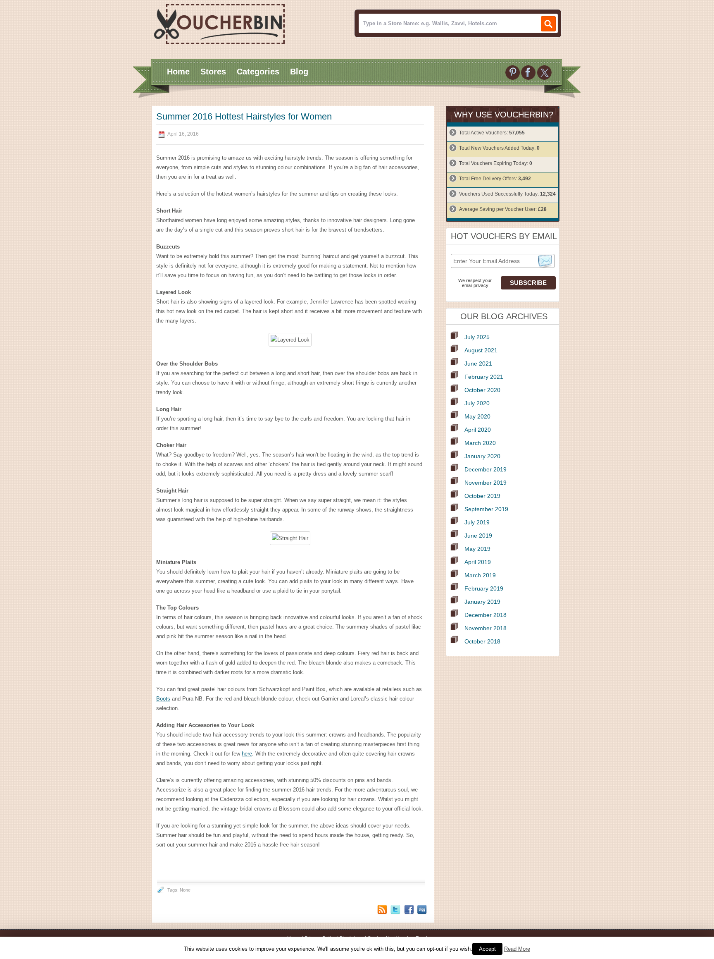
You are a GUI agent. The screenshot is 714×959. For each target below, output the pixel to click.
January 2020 (482, 456)
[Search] (548, 23)
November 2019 (485, 482)
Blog (299, 71)
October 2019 (482, 496)
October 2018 (482, 641)
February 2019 (483, 588)
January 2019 (482, 601)
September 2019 (486, 509)
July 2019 (477, 522)
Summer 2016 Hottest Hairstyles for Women (244, 116)
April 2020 (477, 429)
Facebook (409, 909)
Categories (258, 71)
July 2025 (477, 337)
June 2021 (478, 363)
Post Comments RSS (382, 909)
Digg (422, 909)
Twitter (395, 909)
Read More (517, 949)
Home (178, 71)
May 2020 (477, 416)
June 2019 (478, 535)
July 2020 (477, 403)
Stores (213, 71)
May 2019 (477, 548)
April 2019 (477, 562)
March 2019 (480, 575)
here (247, 754)
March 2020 (480, 443)
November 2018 (485, 628)
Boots (163, 699)
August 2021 (480, 350)
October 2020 (482, 390)
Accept (487, 949)
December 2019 (485, 469)
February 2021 (483, 376)
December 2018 (485, 615)
